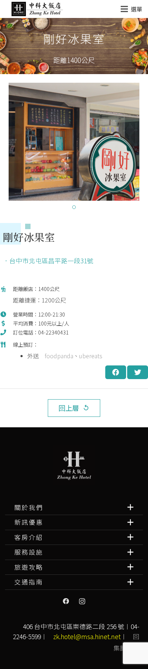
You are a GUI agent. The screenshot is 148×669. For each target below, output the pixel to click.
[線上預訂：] (6, 353)
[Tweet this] (137, 372)
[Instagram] (82, 601)
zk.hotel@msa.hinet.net (87, 636)
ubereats (90, 355)
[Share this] (115, 372)
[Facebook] (66, 601)
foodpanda (59, 355)
